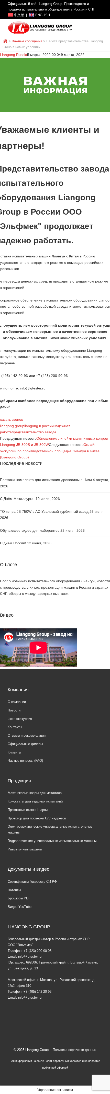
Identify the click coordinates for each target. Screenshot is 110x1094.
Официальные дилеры (25, 744)
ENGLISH (42, 15)
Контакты (15, 727)
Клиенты (14, 752)
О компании (17, 702)
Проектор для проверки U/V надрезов (37, 818)
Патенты (14, 890)
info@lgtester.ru (29, 956)
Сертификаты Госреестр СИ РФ (32, 882)
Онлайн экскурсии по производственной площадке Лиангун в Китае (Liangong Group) (50, 451)
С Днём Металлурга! (17, 499)
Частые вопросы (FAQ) (25, 760)
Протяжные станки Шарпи (28, 810)
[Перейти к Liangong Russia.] (6, 41)
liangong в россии (39, 426)
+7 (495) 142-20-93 (37, 991)
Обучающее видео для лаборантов (29, 530)
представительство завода (34, 432)
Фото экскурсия (20, 719)
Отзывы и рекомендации (27, 735)
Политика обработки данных (74, 1050)
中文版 (19, 15)
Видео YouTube (19, 907)
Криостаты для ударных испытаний (35, 801)
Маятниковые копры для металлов (35, 793)
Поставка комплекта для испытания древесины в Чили (46, 480)
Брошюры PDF (19, 898)
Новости (14, 710)
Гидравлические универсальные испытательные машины (52, 841)
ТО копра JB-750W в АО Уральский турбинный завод (44, 511)
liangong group (12, 426)
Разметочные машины (25, 849)
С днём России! (13, 543)
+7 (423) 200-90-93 (37, 951)
